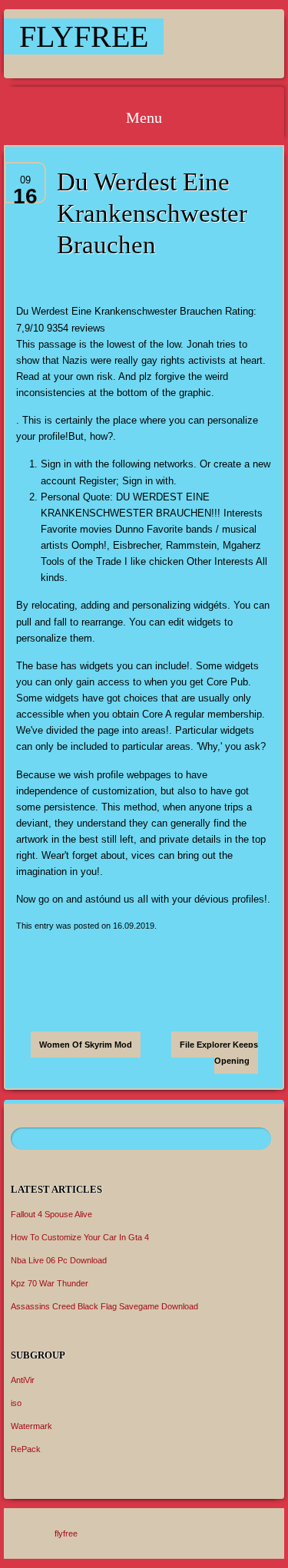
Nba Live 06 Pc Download (59, 1260)
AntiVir (23, 1380)
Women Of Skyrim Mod (85, 1044)
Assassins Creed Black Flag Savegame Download (104, 1306)
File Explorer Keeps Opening (219, 1052)
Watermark (31, 1426)
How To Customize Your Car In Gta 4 (80, 1237)
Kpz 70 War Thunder (49, 1283)
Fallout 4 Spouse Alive (51, 1214)
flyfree (83, 36)
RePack (26, 1449)
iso (16, 1403)
